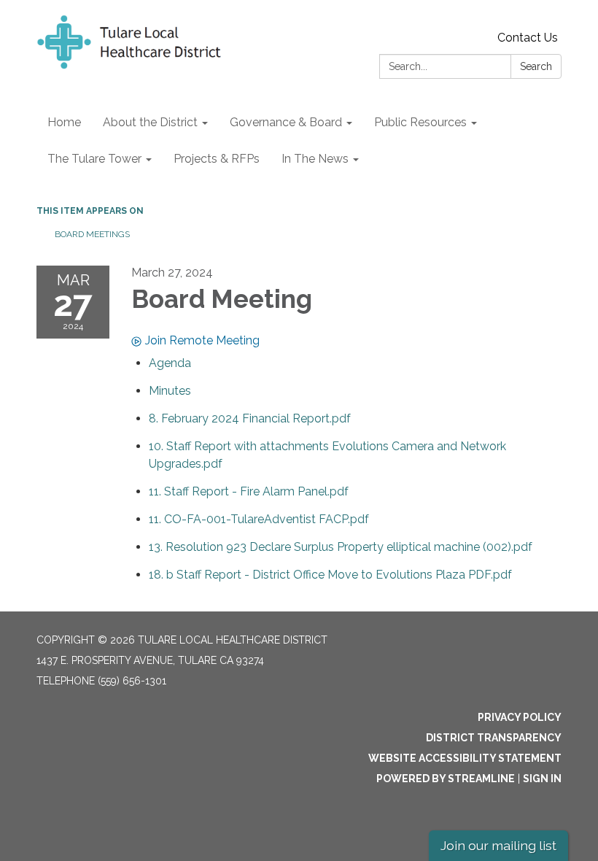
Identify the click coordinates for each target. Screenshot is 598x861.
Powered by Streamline (445, 778)
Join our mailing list (498, 845)
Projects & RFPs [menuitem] (217, 159)
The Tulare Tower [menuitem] (94, 159)
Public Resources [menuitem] (420, 122)
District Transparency (494, 738)
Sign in (542, 778)
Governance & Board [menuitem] (286, 122)
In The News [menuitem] (315, 159)
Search (536, 66)
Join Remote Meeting (202, 340)
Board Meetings (92, 234)
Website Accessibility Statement (465, 758)
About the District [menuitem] (150, 122)
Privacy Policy (520, 717)
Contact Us (527, 38)
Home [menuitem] (64, 122)
